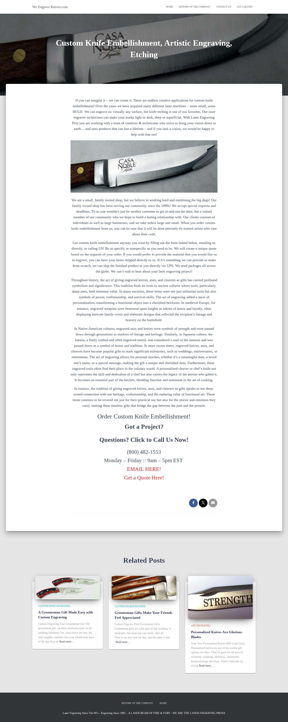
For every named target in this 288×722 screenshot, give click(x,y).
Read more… (66, 641)
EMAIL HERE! (144, 469)
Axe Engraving (200, 625)
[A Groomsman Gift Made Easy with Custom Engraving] (67, 587)
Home (169, 6)
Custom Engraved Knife (130, 606)
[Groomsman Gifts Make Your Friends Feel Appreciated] (144, 587)
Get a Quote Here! (144, 478)
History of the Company (194, 6)
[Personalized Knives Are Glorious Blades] (220, 597)
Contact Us (223, 6)
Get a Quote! (245, 6)
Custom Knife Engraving (54, 606)
